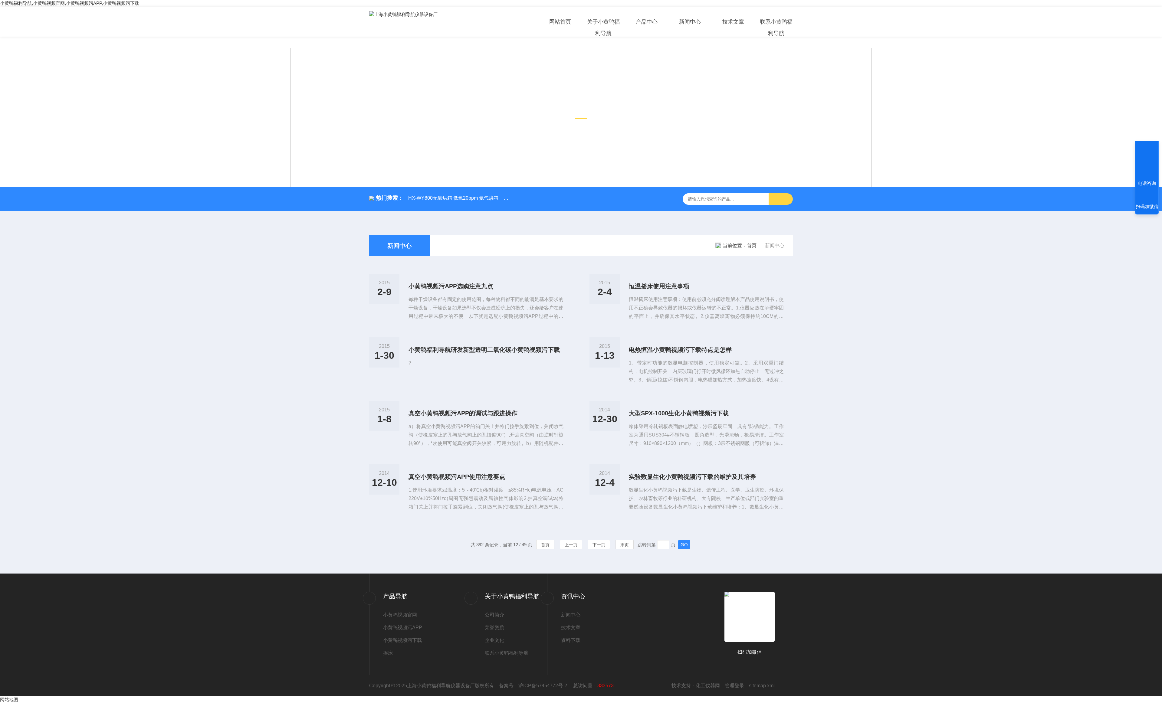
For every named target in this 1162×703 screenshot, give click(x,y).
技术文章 (733, 22)
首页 (752, 245)
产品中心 (647, 22)
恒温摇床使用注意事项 (659, 286)
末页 (624, 544)
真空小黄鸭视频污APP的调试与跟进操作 (463, 413)
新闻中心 (690, 22)
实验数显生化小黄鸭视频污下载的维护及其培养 (692, 476)
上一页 (571, 544)
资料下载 (570, 640)
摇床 (388, 653)
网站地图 (9, 699)
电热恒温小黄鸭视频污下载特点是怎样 (680, 349)
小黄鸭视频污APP (402, 627)
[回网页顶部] (1146, 161)
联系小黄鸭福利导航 (776, 27)
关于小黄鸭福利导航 (603, 27)
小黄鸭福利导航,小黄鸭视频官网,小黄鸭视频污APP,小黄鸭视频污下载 (69, 3)
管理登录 (734, 685)
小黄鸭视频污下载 (402, 640)
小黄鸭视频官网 (400, 614)
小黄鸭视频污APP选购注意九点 (451, 286)
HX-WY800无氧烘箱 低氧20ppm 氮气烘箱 (453, 198)
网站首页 (560, 22)
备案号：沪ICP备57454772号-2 (533, 685)
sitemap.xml (762, 685)
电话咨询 (1147, 183)
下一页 (598, 544)
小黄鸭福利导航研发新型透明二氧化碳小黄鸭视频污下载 (484, 349)
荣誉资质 (494, 627)
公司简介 (494, 614)
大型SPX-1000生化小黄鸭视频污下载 (679, 413)
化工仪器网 (708, 685)
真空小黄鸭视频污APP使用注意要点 (457, 476)
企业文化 (494, 640)
